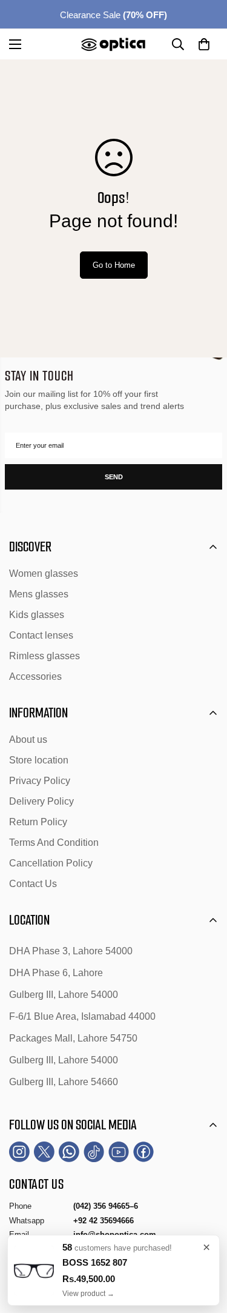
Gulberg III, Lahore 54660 (63, 1082)
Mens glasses (38, 594)
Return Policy (38, 822)
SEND (114, 476)
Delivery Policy (41, 801)
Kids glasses (36, 615)
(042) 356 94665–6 (105, 1206)
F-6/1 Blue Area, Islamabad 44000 (82, 1016)
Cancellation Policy (51, 863)
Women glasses (43, 573)
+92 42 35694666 (103, 1220)
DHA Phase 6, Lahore (56, 973)
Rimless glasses (44, 656)
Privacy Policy (39, 781)
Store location (38, 760)
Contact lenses (41, 635)
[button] (204, 44)
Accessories (35, 676)
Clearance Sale (113, 15)
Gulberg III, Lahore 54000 (63, 994)
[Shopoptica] (114, 44)
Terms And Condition (54, 842)
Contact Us (33, 884)
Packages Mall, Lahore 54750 (73, 1038)
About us (28, 739)
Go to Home (114, 265)
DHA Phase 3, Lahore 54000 (71, 951)
